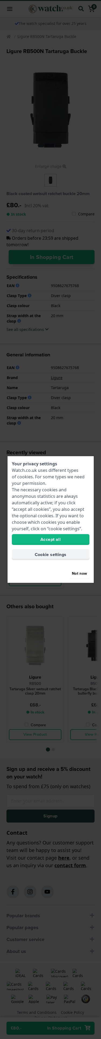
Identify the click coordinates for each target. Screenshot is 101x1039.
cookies (25, 477)
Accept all (50, 539)
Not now (79, 573)
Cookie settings (51, 554)
